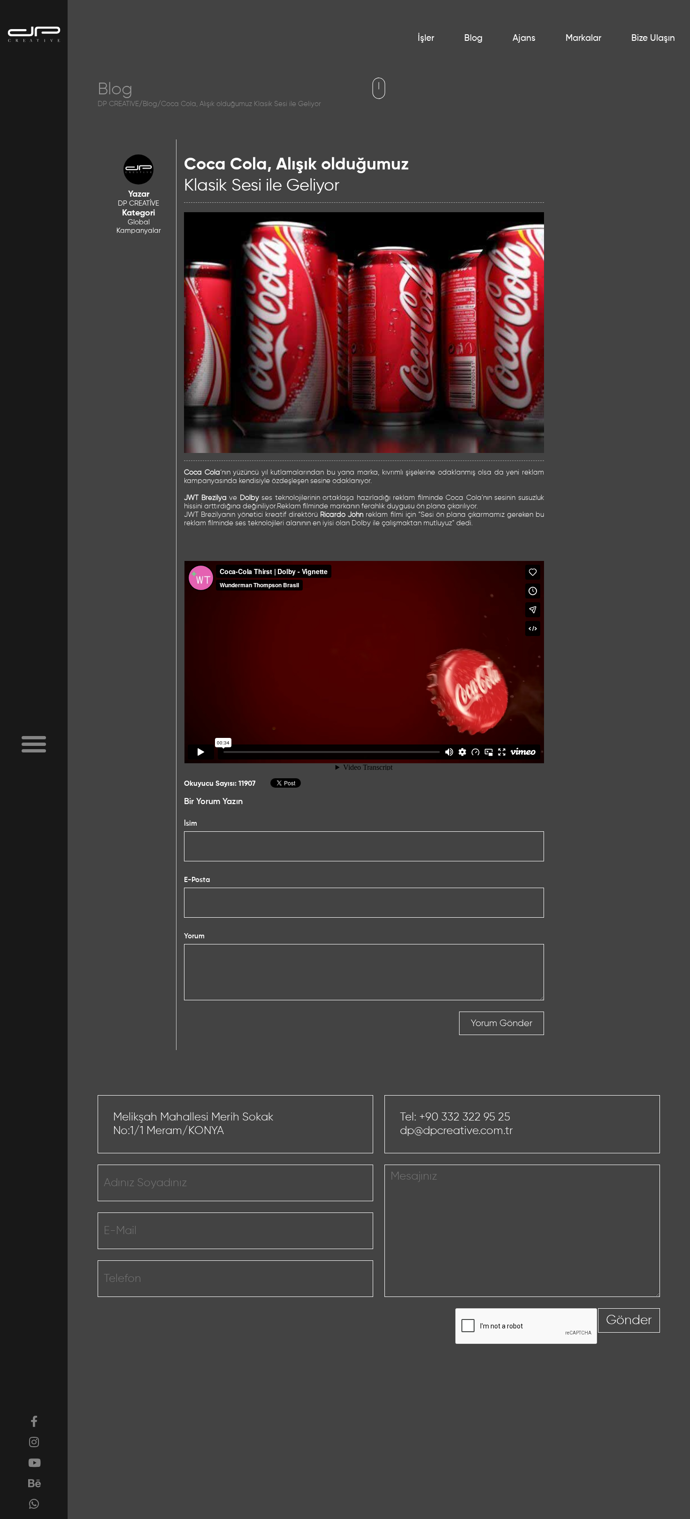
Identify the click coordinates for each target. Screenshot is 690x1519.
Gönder (629, 1320)
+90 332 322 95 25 (464, 1117)
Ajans (524, 38)
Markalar (583, 38)
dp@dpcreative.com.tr (456, 1130)
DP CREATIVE (118, 103)
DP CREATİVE (138, 203)
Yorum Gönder (501, 1023)
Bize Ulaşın (653, 38)
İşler (426, 38)
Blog (473, 38)
